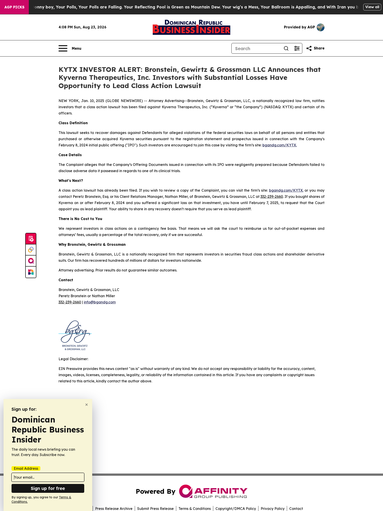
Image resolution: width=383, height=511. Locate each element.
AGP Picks (14, 7)
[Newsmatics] (31, 272)
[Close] (86, 405)
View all (372, 7)
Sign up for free (48, 488)
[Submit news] (31, 238)
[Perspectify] (31, 250)
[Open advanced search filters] (296, 48)
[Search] (286, 48)
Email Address (26, 468)
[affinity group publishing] (31, 261)
